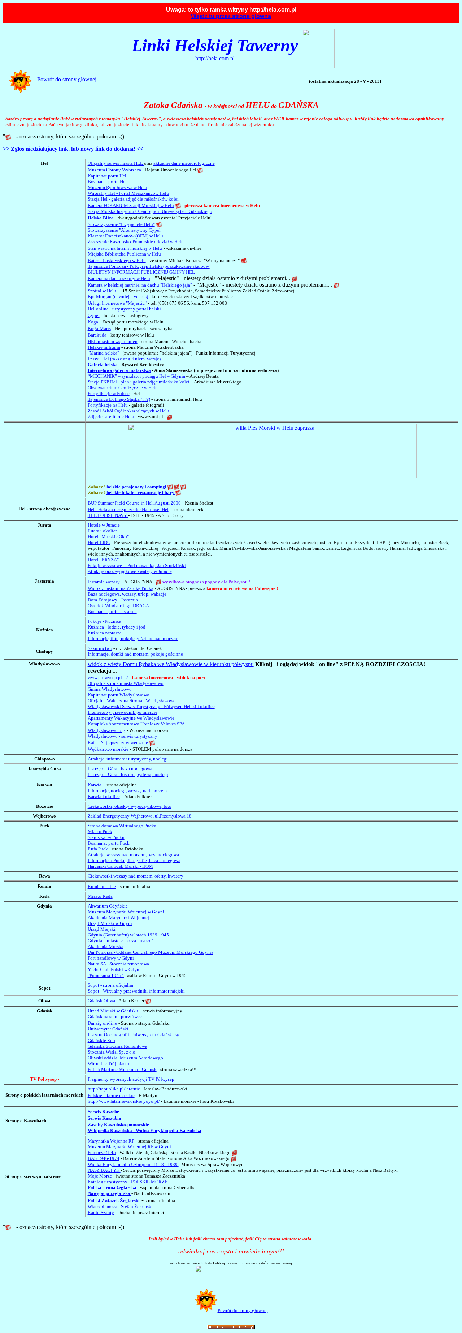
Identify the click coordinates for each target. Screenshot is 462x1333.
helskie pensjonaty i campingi (136, 486)
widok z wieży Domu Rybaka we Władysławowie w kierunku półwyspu (171, 664)
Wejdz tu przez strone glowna (231, 16)
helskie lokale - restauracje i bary (140, 492)
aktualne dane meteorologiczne (184, 163)
